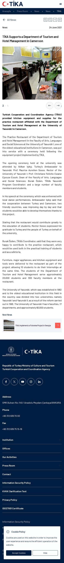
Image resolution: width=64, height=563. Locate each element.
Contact (6, 474)
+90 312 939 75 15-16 (12, 429)
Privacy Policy (9, 499)
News (36, 11)
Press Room (22, 11)
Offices (6, 448)
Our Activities (9, 457)
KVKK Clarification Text (14, 491)
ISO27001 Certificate (13, 508)
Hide (45, 553)
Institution (7, 439)
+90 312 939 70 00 (11, 415)
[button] (49, 105)
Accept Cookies (18, 553)
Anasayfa (6, 11)
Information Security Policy (16, 482)
